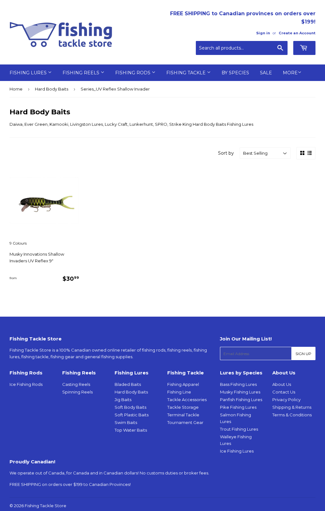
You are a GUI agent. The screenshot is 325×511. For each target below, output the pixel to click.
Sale (266, 73)
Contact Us (283, 391)
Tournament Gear (185, 422)
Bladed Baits (128, 384)
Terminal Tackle (183, 414)
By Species (235, 73)
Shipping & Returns (291, 407)
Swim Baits (126, 422)
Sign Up (303, 353)
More (290, 73)
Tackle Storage (183, 407)
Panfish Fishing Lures (241, 399)
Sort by (226, 153)
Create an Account (297, 33)
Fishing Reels (82, 73)
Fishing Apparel (183, 384)
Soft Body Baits (130, 407)
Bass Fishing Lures (238, 384)
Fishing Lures (29, 73)
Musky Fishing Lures (240, 391)
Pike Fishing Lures (238, 407)
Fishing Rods (133, 73)
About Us (281, 384)
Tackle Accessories (187, 399)
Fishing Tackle (186, 73)
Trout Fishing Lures (239, 429)
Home (16, 88)
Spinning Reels (77, 391)
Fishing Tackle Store (45, 505)
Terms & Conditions (292, 414)
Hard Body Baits (51, 88)
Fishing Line (179, 391)
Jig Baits (123, 399)
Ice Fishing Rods (26, 384)
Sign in (263, 33)
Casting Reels (76, 384)
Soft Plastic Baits (132, 414)
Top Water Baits (131, 430)
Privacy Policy (286, 399)
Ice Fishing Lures (237, 451)
